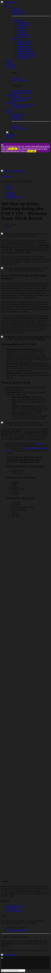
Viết (2, 142)
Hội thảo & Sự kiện (14, 197)
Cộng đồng (11, 195)
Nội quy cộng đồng (14, 911)
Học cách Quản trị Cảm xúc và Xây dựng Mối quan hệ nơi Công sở (24, 150)
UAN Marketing (6, 176)
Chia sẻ (9, 186)
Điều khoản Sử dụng (15, 906)
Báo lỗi (9, 188)
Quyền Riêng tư (13, 908)
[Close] (2, 144)
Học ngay (12, 149)
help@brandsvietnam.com (17, 930)
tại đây (38, 443)
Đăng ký (9, 137)
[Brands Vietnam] (8, 2)
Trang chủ (10, 193)
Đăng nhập (10, 135)
